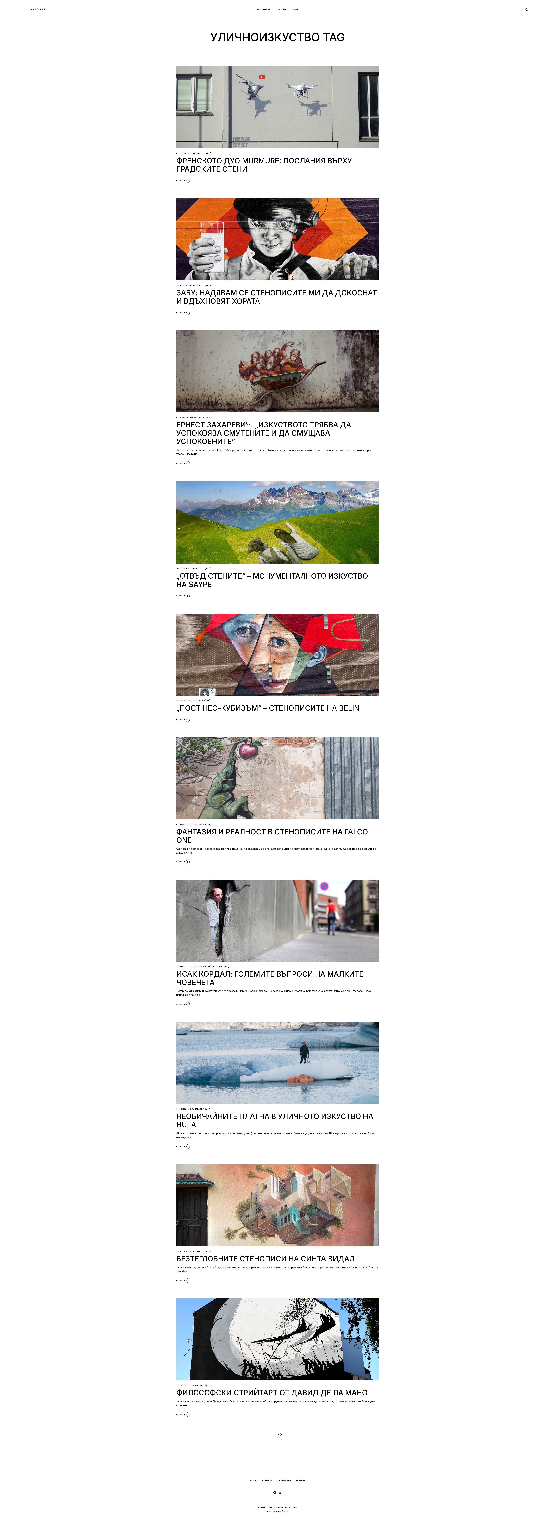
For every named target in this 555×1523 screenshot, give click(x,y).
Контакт (267, 1480)
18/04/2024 (181, 569)
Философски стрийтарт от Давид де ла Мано (272, 1392)
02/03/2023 (182, 1109)
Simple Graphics (282, 1511)
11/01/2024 (181, 701)
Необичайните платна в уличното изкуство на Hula (274, 1120)
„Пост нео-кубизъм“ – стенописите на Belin (267, 708)
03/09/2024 (182, 417)
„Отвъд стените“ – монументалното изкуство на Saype (272, 580)
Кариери (300, 1480)
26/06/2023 (182, 967)
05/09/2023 (182, 824)
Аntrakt (196, 153)
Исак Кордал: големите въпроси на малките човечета (269, 978)
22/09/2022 (182, 1385)
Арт (208, 153)
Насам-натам (220, 967)
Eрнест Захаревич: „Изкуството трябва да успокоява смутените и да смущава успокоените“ (263, 433)
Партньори (284, 1480)
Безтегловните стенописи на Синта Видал (265, 1258)
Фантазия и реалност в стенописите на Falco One (272, 836)
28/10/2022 (181, 1251)
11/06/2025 (181, 285)
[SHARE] (183, 180)
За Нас (253, 1480)
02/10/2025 (181, 153)
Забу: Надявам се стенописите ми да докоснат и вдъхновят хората (276, 296)
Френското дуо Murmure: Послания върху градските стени (264, 164)
